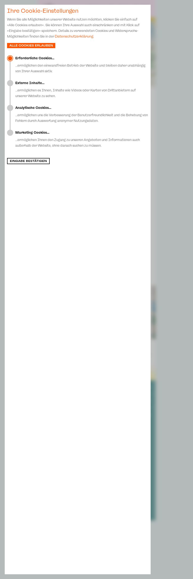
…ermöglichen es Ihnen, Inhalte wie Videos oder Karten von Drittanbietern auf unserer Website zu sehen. (75, 89)
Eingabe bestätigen (28, 161)
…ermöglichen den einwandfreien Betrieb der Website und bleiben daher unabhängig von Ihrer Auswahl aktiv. (80, 64)
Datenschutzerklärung (74, 36)
